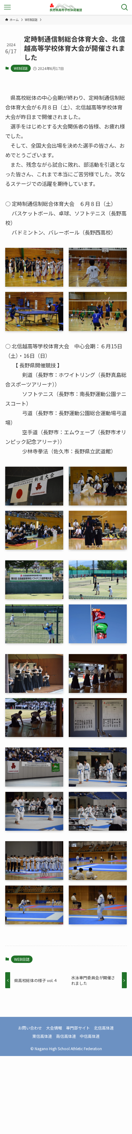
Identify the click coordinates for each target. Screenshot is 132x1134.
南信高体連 (66, 1036)
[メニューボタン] (7, 7)
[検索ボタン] (124, 7)
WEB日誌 (21, 68)
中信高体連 (90, 1036)
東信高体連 (42, 1036)
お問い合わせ (30, 1028)
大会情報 (54, 1028)
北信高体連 (104, 1028)
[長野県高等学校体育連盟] (66, 7)
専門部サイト (78, 1028)
